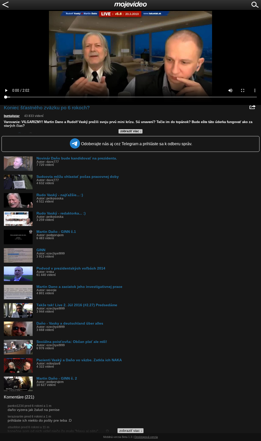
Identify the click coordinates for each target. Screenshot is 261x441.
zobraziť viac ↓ (130, 131)
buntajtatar (12, 115)
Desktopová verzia (146, 436)
